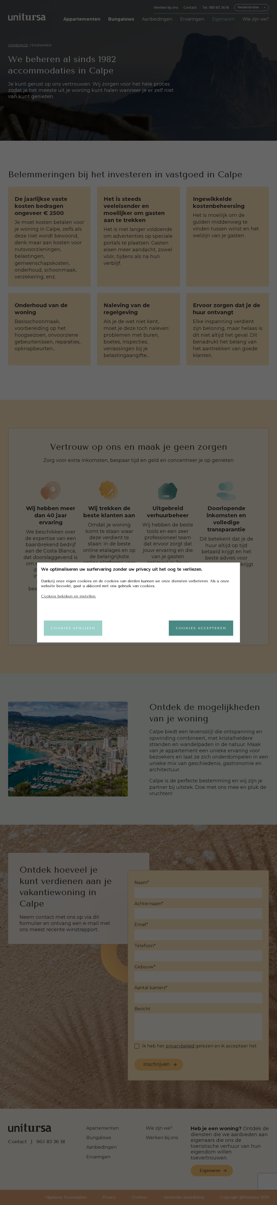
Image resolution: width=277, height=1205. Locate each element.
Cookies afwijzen (73, 628)
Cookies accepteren (201, 628)
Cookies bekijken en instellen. (68, 596)
